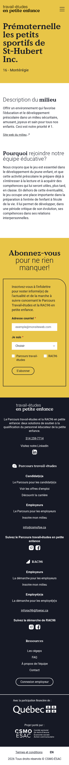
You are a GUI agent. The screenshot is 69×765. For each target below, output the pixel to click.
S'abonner (23, 371)
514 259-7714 (35, 438)
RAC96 (52, 356)
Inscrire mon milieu (34, 517)
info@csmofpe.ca (34, 527)
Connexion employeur (34, 682)
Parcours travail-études (27, 358)
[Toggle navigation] (62, 9)
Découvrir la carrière (34, 495)
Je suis (16, 337)
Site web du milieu (15, 135)
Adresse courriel (23, 318)
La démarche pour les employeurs (34, 578)
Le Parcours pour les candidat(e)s (34, 482)
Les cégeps (34, 651)
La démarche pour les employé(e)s (34, 600)
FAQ (34, 657)
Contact (34, 670)
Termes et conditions (29, 752)
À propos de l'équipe (35, 663)
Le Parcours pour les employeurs (34, 511)
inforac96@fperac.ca (34, 610)
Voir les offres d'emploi (34, 488)
